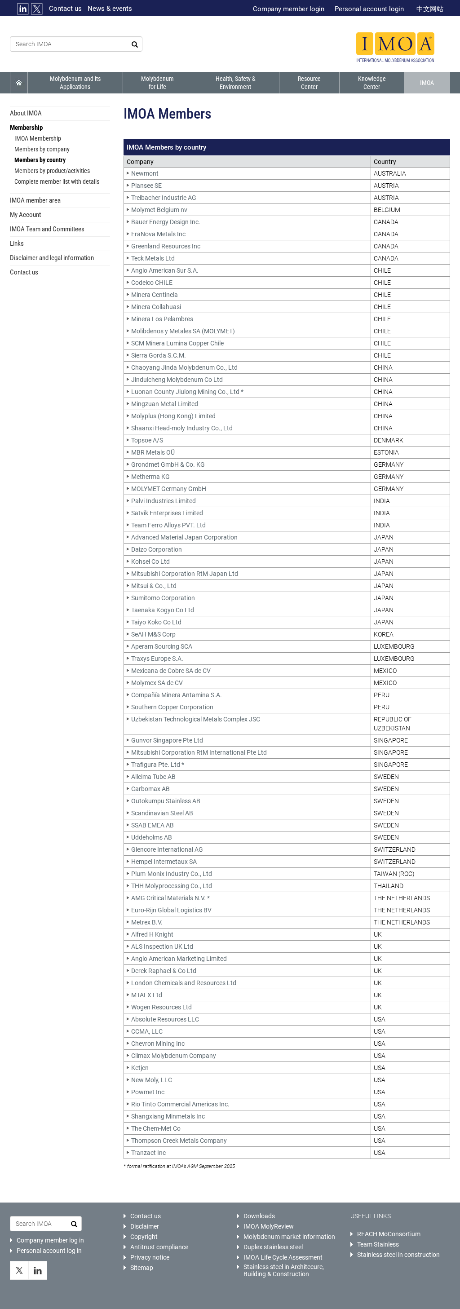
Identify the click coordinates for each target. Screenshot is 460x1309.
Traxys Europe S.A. (157, 658)
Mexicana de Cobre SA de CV (171, 670)
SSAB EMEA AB (152, 825)
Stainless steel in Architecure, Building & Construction (283, 1270)
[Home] (395, 47)
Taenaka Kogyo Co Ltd (162, 610)
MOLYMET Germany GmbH (168, 488)
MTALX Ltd (146, 995)
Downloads (259, 1216)
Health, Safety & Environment (236, 82)
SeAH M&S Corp (153, 634)
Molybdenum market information (289, 1236)
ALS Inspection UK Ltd (162, 946)
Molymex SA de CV (157, 682)
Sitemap (141, 1267)
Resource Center (309, 82)
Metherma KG (150, 476)
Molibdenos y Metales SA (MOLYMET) (183, 331)
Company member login (288, 9)
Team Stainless (378, 1244)
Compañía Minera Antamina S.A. (176, 695)
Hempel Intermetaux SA (164, 861)
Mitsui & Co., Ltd (154, 585)
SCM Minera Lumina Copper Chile (177, 343)
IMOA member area (35, 200)
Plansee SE (146, 185)
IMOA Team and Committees (47, 229)
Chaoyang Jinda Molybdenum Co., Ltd (184, 367)
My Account (25, 215)
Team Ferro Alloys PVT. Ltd (168, 525)
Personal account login (369, 9)
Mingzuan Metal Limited (164, 403)
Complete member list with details (56, 181)
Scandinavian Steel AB (162, 813)
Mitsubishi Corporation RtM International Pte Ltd (199, 752)
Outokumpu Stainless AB (165, 801)
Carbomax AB (150, 788)
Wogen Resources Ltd (161, 1007)
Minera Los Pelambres (162, 319)
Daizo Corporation (156, 549)
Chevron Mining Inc (158, 1043)
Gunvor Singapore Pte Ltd (167, 740)
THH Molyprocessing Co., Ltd (171, 885)
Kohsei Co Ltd (150, 561)
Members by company (42, 149)
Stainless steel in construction (398, 1254)
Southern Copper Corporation (172, 707)
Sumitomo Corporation (163, 597)
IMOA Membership (37, 138)
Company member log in (50, 1240)
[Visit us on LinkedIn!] (38, 1270)
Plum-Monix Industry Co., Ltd (171, 873)
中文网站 (429, 9)
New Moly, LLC (151, 1079)
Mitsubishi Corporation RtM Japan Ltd (184, 573)
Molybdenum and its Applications (75, 82)
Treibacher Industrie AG (163, 197)
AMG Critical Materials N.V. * (170, 898)
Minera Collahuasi (156, 306)
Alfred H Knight (152, 934)
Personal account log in (49, 1250)
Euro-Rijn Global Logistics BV (171, 910)
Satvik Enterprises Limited (167, 513)
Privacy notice (149, 1257)
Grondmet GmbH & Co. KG (168, 464)
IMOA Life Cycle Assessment (283, 1257)
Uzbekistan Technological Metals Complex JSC (195, 719)
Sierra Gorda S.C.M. (158, 355)
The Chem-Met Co (156, 1128)
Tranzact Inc (148, 1152)
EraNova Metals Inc (158, 234)
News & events (110, 8)
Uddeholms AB (151, 837)
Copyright (144, 1236)
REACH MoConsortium (388, 1234)
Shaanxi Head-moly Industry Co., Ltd (182, 428)
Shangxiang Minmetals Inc (168, 1116)
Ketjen (140, 1067)
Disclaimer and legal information (52, 258)
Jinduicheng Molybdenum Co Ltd (177, 379)
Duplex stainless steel (273, 1247)
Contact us (65, 8)
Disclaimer (144, 1226)
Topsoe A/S (147, 440)
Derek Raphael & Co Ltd (163, 970)
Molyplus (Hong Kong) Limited (173, 416)
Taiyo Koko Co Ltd (156, 622)
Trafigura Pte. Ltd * (157, 764)
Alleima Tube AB (153, 776)
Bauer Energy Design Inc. (165, 222)
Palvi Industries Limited (163, 500)
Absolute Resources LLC (165, 1019)
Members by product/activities (52, 170)
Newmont (145, 173)
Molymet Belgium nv (159, 209)
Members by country (40, 160)
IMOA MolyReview (268, 1226)
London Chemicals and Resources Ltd (183, 982)
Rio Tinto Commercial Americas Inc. (180, 1104)
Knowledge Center (372, 82)
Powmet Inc (147, 1092)
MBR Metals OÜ (153, 452)
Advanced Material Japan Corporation (184, 537)
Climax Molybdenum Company (173, 1055)
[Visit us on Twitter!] (19, 1270)
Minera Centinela (154, 294)
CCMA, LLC (147, 1031)
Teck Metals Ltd (153, 258)
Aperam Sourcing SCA (161, 646)
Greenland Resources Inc (165, 246)
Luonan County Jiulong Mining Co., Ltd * (187, 391)
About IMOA (26, 113)
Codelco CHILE (151, 282)
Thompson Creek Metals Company (179, 1140)
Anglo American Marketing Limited (179, 958)
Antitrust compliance (159, 1247)
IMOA (427, 82)
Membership (26, 128)
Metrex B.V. (147, 922)
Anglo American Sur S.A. (165, 270)
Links (17, 243)
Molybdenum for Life (157, 82)
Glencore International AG (167, 849)
